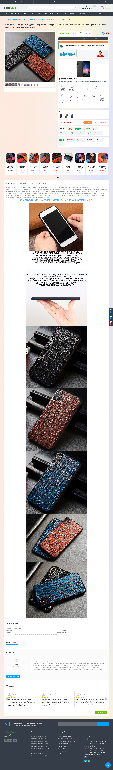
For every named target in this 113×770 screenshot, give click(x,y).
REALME (52, 13)
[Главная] (5, 18)
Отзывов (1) (45, 183)
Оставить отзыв (101, 712)
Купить (89, 122)
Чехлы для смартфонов (65, 736)
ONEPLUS (82, 13)
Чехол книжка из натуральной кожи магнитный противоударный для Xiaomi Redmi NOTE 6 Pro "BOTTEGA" (103, 169)
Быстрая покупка (101, 122)
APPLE (33, 13)
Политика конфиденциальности (37, 767)
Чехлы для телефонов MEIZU (39, 756)
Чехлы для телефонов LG (38, 753)
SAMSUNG (26, 13)
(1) (75, 33)
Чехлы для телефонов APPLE (39, 738)
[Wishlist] (86, 33)
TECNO (65, 13)
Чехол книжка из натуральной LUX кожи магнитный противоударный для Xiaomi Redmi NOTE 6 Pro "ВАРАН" (92, 168)
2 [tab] (58, 177)
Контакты (49, 1)
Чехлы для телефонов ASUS (39, 741)
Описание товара (22, 183)
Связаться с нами (63, 743)
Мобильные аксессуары (65, 738)
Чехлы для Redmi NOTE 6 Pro (68, 78)
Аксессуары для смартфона (66, 741)
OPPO (45, 13)
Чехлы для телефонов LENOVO (40, 751)
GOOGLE (99, 13)
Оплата (36, 1)
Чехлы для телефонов (12, 13)
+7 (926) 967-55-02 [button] (91, 736)
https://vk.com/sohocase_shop (94, 6)
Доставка (43, 1)
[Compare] (89, 33)
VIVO (58, 13)
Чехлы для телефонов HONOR (40, 743)
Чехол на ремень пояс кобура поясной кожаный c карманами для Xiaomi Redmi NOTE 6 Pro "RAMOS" (68, 168)
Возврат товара (62, 746)
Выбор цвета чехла (63, 111)
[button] (20, 2)
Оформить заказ (106, 8)
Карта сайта (61, 748)
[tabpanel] (10, 164)
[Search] (75, 7)
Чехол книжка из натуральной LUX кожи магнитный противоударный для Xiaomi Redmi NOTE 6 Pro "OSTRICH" (57, 169)
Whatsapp (89, 761)
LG (93, 13)
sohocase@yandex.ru (87, 6)
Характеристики (35, 183)
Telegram (85, 761)
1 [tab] (57, 177)
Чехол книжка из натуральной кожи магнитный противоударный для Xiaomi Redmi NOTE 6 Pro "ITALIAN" (34, 168)
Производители (62, 751)
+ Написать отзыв (13, 676)
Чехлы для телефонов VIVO (39, 736)
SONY (39, 13)
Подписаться (103, 724)
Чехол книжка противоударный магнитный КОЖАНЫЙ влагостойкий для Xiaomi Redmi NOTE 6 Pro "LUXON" (80, 168)
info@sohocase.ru (90, 739)
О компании (29, 1)
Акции (59, 753)
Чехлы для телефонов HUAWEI (40, 748)
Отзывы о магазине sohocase (60, 1)
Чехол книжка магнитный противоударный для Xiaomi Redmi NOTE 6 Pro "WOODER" (11, 167)
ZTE (89, 13)
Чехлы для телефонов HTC (39, 746)
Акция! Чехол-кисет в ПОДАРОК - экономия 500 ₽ (83, 39)
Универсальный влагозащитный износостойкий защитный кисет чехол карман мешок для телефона (86, 46)
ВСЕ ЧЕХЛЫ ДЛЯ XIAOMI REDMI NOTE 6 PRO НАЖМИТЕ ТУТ (56, 199)
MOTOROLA (73, 13)
